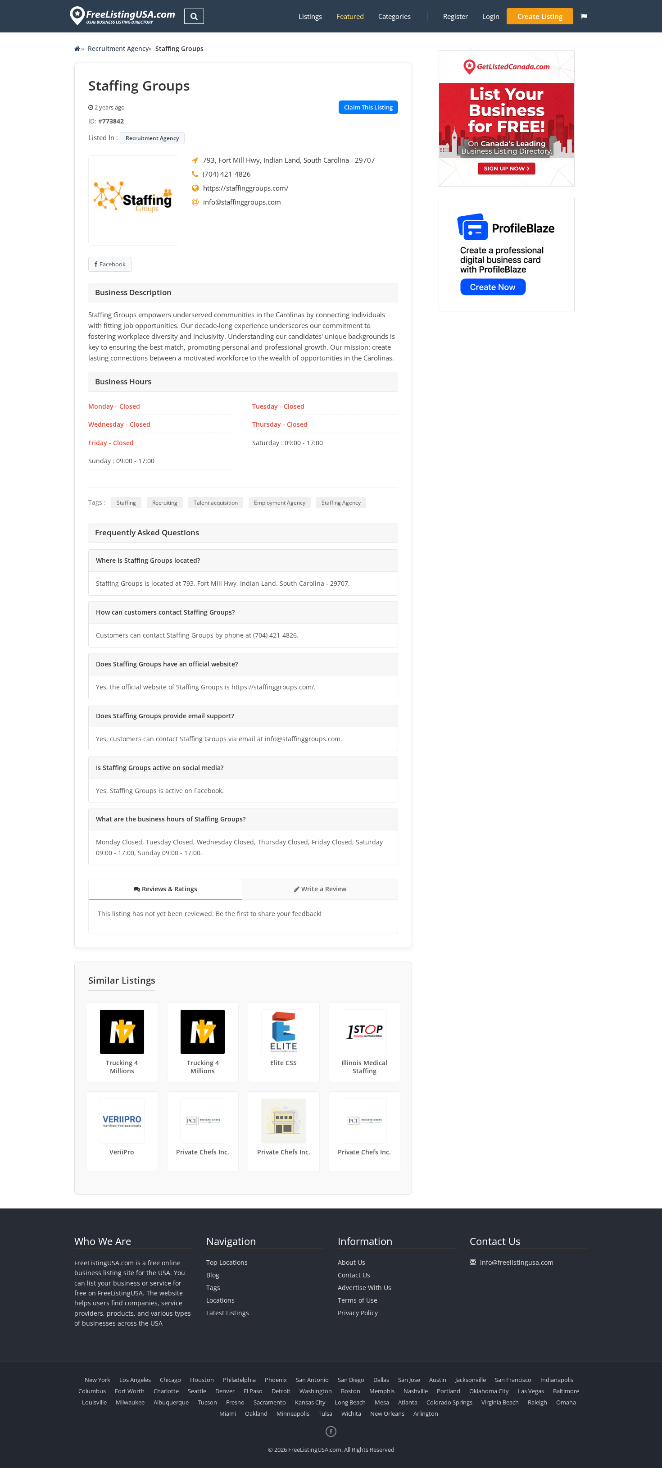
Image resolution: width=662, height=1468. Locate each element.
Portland (448, 1391)
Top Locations (227, 1262)
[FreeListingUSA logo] (121, 15)
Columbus (92, 1391)
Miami (227, 1413)
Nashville (416, 1391)
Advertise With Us (364, 1287)
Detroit (281, 1391)
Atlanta (407, 1402)
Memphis (381, 1391)
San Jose (409, 1380)
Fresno (235, 1402)
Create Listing (539, 16)
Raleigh (537, 1402)
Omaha (566, 1402)
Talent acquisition (216, 502)
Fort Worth (130, 1391)
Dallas (381, 1380)
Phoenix (276, 1380)
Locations (220, 1300)
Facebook (113, 264)
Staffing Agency (341, 502)
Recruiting (164, 502)
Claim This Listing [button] (368, 107)
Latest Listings (227, 1312)
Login (490, 16)
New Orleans (387, 1413)
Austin (437, 1380)
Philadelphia (239, 1380)
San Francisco (513, 1380)
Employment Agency (279, 502)
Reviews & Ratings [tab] (168, 888)
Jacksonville (470, 1380)
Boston (350, 1391)
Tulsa (325, 1413)
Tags (213, 1287)
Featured (350, 16)
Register (455, 16)
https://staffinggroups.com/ (246, 187)
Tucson (207, 1402)
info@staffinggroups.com (242, 201)
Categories (394, 16)
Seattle (197, 1391)
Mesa (382, 1402)
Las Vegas (531, 1391)
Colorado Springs (449, 1402)
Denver (225, 1391)
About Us (351, 1262)
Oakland (256, 1413)
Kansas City (310, 1402)
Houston (202, 1380)
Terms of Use (357, 1300)
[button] (583, 16)
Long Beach (350, 1402)
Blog (212, 1275)
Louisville (94, 1402)
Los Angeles (135, 1380)
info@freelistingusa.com (516, 1262)
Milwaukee (130, 1402)
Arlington (425, 1413)
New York (97, 1380)
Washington (315, 1391)
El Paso (253, 1391)
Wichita (351, 1413)
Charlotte (166, 1391)
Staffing (126, 502)
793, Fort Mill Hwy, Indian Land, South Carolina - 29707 (289, 159)
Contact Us (354, 1275)
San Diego (351, 1380)
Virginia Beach (500, 1402)
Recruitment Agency (118, 48)
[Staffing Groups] (133, 199)
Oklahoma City (489, 1391)
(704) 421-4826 (227, 173)
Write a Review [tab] (322, 888)
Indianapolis (556, 1380)
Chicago (170, 1380)
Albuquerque (171, 1402)
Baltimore (566, 1391)
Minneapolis (293, 1413)
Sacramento (270, 1402)
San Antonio (312, 1380)
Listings (310, 16)
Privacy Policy (358, 1312)
